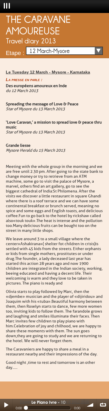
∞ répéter (103, 405)
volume (90, 405)
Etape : (15, 53)
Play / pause (6, 405)
